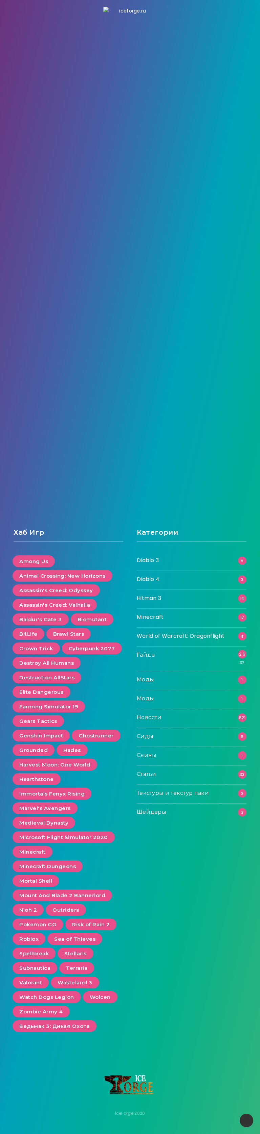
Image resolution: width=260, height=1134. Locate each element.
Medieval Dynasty (43, 823)
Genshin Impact (41, 735)
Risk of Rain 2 (91, 924)
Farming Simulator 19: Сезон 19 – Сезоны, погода (68, 161)
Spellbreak (34, 953)
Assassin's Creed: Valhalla (54, 605)
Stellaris (75, 953)
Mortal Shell (35, 881)
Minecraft (32, 852)
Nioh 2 (28, 910)
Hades (72, 750)
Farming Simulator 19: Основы (68, 375)
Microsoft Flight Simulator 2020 (63, 837)
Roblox (29, 939)
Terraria (76, 968)
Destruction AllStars (46, 677)
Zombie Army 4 (41, 1011)
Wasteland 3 (75, 982)
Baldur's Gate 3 (40, 619)
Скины (147, 755)
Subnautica (34, 968)
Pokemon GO (38, 924)
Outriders (65, 910)
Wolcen (100, 997)
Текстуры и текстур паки (173, 793)
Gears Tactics (38, 721)
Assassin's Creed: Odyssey (56, 590)
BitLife (28, 634)
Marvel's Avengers (45, 808)
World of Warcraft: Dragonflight (180, 636)
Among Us (33, 561)
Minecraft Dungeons (47, 866)
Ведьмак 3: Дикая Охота (54, 1026)
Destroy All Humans (46, 663)
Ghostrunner (96, 735)
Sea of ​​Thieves (74, 939)
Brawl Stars (68, 634)
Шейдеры (151, 812)
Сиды (145, 736)
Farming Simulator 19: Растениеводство (192, 157)
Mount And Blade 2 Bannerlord (62, 895)
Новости (149, 717)
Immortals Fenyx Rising (52, 793)
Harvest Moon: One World (54, 764)
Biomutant (92, 619)
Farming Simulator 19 (48, 706)
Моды (145, 679)
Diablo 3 (148, 560)
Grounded (33, 750)
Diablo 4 (148, 579)
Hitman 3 (149, 598)
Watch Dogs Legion (46, 997)
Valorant (30, 982)
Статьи (146, 774)
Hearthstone (36, 779)
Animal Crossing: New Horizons (62, 576)
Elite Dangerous (41, 692)
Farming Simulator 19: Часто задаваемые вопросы (192, 380)
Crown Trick (36, 648)
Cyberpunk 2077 (92, 648)
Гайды (191, 53)
